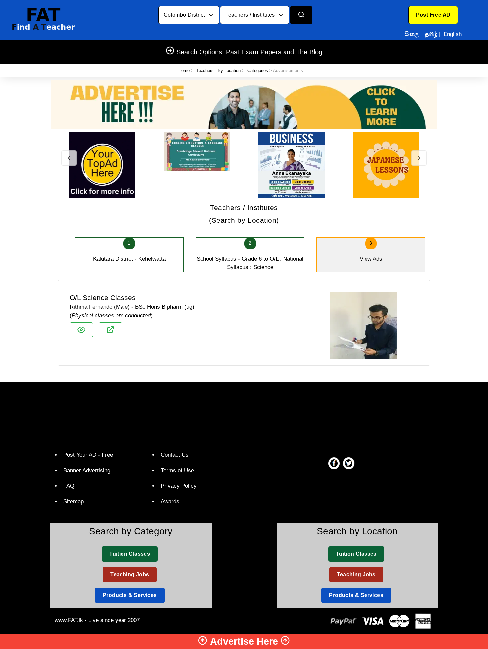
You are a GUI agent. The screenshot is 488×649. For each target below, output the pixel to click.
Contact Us (175, 455)
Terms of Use (177, 470)
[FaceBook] (334, 463)
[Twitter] (349, 463)
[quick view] (81, 329)
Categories (257, 70)
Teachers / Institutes (250, 15)
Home (184, 70)
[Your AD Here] (244, 104)
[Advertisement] (241, 415)
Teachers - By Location (218, 70)
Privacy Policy (179, 486)
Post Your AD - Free (88, 455)
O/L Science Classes (103, 297)
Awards (170, 501)
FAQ (68, 486)
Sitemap (73, 501)
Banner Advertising (86, 470)
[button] (433, 15)
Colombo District (185, 15)
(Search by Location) (244, 214)
